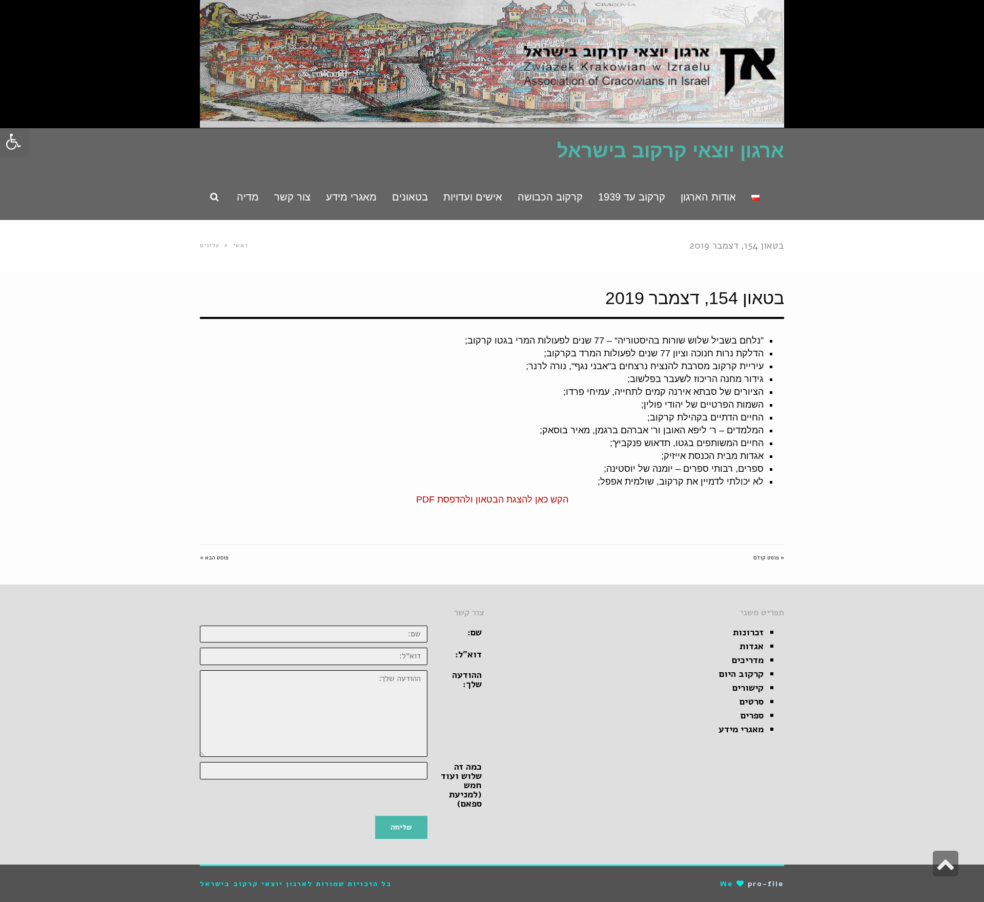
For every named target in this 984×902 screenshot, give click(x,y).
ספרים (752, 715)
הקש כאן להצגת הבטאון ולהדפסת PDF (492, 499)
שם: (474, 632)
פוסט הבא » (214, 558)
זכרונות (748, 632)
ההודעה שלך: (467, 679)
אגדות (752, 646)
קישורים (748, 687)
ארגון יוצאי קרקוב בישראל (670, 151)
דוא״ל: (468, 654)
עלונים (209, 245)
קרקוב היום (741, 674)
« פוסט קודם (768, 558)
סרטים (752, 701)
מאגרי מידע (741, 729)
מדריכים (748, 660)
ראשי (241, 245)
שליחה (401, 827)
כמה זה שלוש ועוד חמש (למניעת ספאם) (461, 785)
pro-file (766, 884)
